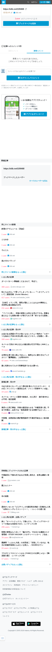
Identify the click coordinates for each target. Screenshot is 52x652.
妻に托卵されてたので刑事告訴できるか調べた (20, 366)
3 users (4, 413)
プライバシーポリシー (30, 585)
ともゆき (5, 239)
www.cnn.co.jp (17, 308)
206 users (5, 527)
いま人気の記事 (8, 277)
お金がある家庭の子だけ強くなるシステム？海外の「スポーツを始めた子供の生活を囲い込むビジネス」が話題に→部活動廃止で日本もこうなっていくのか (25, 336)
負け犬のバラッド (9, 261)
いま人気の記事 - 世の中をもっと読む (16, 377)
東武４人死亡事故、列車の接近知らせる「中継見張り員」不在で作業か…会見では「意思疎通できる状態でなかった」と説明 (25, 410)
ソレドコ (6, 616)
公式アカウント (8, 598)
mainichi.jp (14, 423)
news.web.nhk (16, 350)
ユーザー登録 (44, 2)
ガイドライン (7, 585)
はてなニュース (23, 612)
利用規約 (17, 585)
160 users (5, 339)
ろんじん (5, 250)
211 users (5, 308)
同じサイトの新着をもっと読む (14, 272)
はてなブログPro (20, 608)
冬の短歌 (5, 496)
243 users (5, 319)
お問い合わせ (38, 581)
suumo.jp (14, 548)
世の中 (7, 13)
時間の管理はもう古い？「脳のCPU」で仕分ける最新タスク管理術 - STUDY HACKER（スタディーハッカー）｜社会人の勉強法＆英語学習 (25, 534)
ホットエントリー (22, 598)
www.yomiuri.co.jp (16, 413)
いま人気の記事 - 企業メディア (14, 517)
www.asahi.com (16, 402)
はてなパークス (36, 612)
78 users (5, 537)
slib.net (18, 13)
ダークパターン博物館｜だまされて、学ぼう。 (20, 281)
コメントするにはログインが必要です (22, 71)
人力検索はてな (33, 608)
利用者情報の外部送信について (14, 589)
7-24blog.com (14, 512)
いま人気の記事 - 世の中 (11, 329)
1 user (4, 234)
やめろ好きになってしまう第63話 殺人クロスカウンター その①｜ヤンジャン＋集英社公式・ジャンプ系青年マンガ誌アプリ (26, 388)
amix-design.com (18, 287)
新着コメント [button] (39, 51)
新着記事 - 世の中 (9, 382)
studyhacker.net (17, 537)
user (18, 18)
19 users (5, 392)
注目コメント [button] (13, 51)
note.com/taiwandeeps (19, 360)
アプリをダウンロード (35, 114)
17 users (5, 559)
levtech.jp (15, 527)
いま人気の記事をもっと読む (13, 324)
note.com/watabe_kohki (21, 297)
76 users (5, 350)
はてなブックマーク (10, 577)
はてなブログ (7, 608)
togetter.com (16, 319)
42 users (5, 361)
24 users (5, 548)
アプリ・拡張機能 (9, 581)
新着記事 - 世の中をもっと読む (14, 429)
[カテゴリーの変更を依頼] (12, 13)
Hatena (27, 630)
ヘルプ (29, 581)
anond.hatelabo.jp (18, 371)
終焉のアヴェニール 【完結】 (13, 229)
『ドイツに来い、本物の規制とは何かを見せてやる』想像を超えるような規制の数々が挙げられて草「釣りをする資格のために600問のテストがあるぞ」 (25, 315)
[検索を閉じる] (28, 2)
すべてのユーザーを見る (38, 181)
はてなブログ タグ (9, 612)
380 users (5, 287)
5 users (4, 402)
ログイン (34, 2)
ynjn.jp (13, 392)
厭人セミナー (7, 485)
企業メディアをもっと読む (12, 564)
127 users (5, 371)
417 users (5, 298)
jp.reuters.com (14, 480)
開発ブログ (21, 581)
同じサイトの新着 (9, 224)
